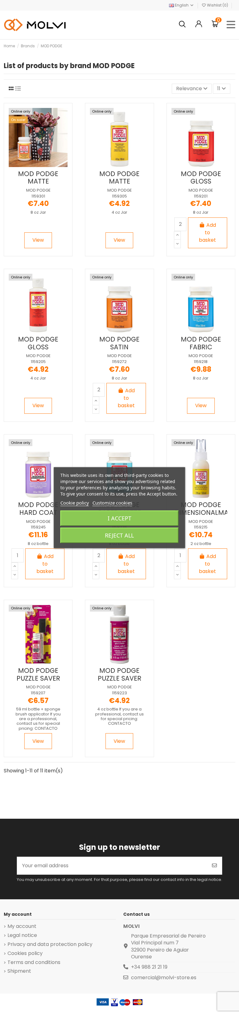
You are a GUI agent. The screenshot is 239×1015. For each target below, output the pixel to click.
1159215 (201, 527)
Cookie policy (74, 503)
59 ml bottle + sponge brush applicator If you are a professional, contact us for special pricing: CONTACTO (38, 718)
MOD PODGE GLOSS (201, 177)
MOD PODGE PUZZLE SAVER (38, 674)
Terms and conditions (33, 962)
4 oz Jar (119, 212)
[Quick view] (43, 165)
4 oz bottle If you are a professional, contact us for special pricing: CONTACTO (119, 716)
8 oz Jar (38, 212)
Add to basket (207, 232)
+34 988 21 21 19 (149, 967)
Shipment (19, 971)
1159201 (201, 196)
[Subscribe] (214, 865)
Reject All (119, 535)
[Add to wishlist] (33, 165)
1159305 (119, 196)
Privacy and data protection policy (49, 944)
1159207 (38, 693)
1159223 (119, 693)
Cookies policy (25, 953)
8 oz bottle (38, 543)
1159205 (38, 361)
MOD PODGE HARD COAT (38, 508)
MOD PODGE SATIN (119, 343)
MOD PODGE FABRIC (201, 343)
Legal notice (22, 935)
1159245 (38, 527)
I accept (119, 518)
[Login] (198, 25)
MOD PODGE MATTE (38, 177)
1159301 (38, 196)
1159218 (201, 361)
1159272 (119, 361)
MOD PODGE (38, 190)
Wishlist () (217, 5)
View (38, 240)
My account (21, 926)
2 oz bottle (200, 543)
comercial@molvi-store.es (163, 977)
